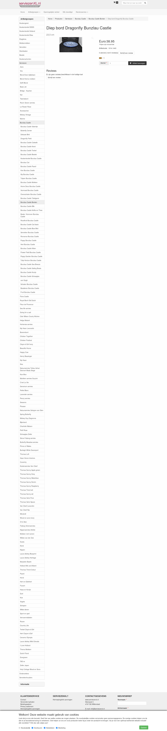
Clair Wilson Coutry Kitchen (30, 316)
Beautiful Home (25, 348)
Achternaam (122, 708)
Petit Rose (23, 430)
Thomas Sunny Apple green (30, 470)
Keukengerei (24, 23)
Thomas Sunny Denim (28, 482)
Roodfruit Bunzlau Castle (29, 220)
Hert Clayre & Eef (26, 633)
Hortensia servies (26, 324)
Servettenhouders (25, 677)
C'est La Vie (24, 382)
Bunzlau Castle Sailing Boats (31, 268)
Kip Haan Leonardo (27, 328)
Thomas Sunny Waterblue (29, 478)
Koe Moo (23, 374)
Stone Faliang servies (28, 438)
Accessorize (24, 111)
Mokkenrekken (24, 43)
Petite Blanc (24, 390)
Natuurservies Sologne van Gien (31, 410)
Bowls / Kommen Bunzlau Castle (30, 215)
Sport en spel (25, 613)
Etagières (22, 39)
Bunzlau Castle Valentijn (29, 126)
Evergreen (23, 657)
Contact (23, 699)
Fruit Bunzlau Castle (28, 292)
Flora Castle (24, 296)
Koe (21, 597)
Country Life (24, 625)
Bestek (21, 55)
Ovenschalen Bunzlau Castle (31, 194)
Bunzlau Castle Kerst (28, 146)
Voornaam (121, 699)
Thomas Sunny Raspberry (29, 486)
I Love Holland (25, 645)
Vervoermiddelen (26, 617)
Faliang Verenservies (27, 526)
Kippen (22, 550)
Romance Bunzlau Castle (30, 236)
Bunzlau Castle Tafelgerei (30, 198)
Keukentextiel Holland (27, 31)
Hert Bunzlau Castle (28, 244)
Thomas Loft (24, 454)
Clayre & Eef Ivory (26, 344)
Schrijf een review (126, 53)
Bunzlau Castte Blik (27, 206)
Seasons (23, 402)
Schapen (23, 605)
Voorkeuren (38, 728)
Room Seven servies (27, 103)
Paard (22, 574)
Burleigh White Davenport (29, 450)
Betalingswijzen (25, 704)
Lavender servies (26, 394)
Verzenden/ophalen (27, 702)
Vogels (22, 601)
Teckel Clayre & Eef (27, 629)
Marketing (61, 728)
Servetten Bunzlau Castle (30, 232)
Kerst (22, 546)
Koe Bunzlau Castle (28, 170)
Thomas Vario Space (27, 502)
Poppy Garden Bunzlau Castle (31, 256)
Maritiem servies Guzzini (29, 378)
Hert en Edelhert (26, 581)
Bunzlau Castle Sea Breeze (30, 264)
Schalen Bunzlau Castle (29, 284)
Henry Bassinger (26, 356)
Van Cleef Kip (25, 510)
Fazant (22, 585)
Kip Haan (23, 360)
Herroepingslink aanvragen (30, 709)
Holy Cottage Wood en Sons (30, 669)
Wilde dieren (24, 609)
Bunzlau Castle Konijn (28, 272)
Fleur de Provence (26, 304)
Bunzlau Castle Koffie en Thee (31, 210)
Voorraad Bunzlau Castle (29, 190)
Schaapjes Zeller (26, 434)
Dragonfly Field (26, 138)
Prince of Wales (25, 446)
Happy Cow (24, 352)
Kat (21, 95)
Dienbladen (23, 51)
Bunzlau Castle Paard (28, 166)
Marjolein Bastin (25, 562)
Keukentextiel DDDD (26, 27)
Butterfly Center (26, 130)
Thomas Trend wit (26, 490)
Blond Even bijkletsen (27, 75)
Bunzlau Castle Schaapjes (30, 276)
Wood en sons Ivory (27, 518)
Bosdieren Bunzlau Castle (30, 288)
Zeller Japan (24, 665)
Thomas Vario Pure (27, 498)
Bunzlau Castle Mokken (29, 182)
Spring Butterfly (25, 414)
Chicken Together (26, 336)
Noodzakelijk (25, 728)
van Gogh (24, 280)
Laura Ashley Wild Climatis (29, 641)
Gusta (22, 542)
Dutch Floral (24, 653)
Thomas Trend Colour (28, 570)
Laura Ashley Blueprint (28, 554)
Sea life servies (25, 308)
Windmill (23, 514)
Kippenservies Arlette (27, 530)
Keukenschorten (25, 59)
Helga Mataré (25, 320)
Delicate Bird (25, 134)
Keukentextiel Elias (26, 35)
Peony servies (25, 398)
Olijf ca (22, 661)
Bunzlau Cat (25, 162)
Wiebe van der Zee (27, 538)
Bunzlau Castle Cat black (30, 224)
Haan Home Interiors (27, 458)
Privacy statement (26, 706)
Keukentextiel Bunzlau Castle (31, 158)
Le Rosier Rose (25, 107)
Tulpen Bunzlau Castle (29, 178)
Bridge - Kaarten (26, 91)
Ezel (21, 593)
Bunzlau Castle (25, 122)
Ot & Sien (23, 522)
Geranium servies (26, 386)
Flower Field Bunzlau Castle (31, 252)
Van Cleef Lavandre (27, 506)
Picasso (23, 406)
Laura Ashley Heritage (28, 558)
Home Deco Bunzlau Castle (30, 186)
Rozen (22, 621)
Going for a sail (25, 312)
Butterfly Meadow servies (29, 442)
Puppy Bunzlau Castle (28, 240)
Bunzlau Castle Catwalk (29, 142)
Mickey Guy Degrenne (28, 418)
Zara (21, 67)
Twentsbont (24, 99)
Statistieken (50, 728)
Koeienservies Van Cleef (28, 466)
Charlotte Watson (26, 426)
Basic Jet (23, 87)
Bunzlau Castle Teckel (28, 150)
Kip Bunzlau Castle (27, 174)
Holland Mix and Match (28, 566)
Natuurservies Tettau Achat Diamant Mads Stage (30, 369)
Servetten (22, 47)
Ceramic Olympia (26, 637)
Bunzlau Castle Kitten (28, 248)
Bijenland (23, 422)
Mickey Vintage (25, 115)
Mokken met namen (27, 534)
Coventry (23, 462)
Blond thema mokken (27, 79)
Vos (21, 71)
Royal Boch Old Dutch (28, 300)
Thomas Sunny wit (26, 494)
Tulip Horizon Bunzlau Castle (31, 260)
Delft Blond (24, 83)
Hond (22, 577)
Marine (22, 119)
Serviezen (23, 63)
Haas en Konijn (25, 589)
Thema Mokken (25, 649)
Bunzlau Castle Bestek (29, 154)
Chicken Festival (26, 340)
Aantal (103, 63)
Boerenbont (24, 332)
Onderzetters (24, 673)
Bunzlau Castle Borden (29, 202)
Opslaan (144, 727)
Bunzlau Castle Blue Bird (29, 228)
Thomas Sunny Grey (27, 474)
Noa (21, 364)
